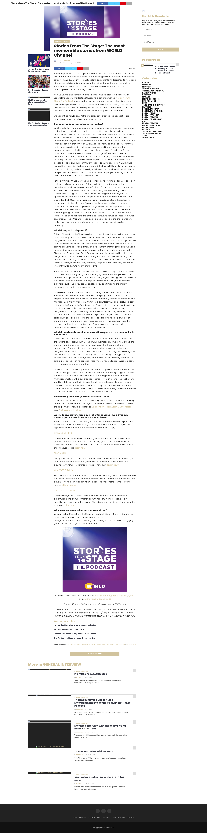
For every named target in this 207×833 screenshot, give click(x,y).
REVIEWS (146, 129)
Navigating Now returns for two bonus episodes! (38, 70)
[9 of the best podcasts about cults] (39, 88)
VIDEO (144, 135)
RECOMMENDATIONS (151, 125)
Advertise (106, 817)
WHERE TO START (149, 137)
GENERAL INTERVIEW (150, 89)
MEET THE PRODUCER (151, 99)
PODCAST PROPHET (150, 115)
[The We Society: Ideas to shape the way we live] (39, 110)
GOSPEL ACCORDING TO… (153, 91)
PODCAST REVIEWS (150, 117)
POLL (144, 121)
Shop (99, 817)
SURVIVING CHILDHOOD (65, 490)
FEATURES (146, 87)
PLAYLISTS (146, 107)
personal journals (101, 644)
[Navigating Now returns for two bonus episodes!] (39, 67)
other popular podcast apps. (97, 599)
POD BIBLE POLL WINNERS (152, 111)
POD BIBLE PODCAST (150, 109)
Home (75, 817)
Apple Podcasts (119, 595)
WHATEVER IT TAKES (63, 470)
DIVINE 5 (145, 83)
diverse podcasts (74, 644)
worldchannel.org (103, 595)
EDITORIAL (146, 85)
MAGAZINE (146, 97)
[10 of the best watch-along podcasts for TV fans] (39, 96)
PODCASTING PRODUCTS (153, 119)
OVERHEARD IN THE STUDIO (153, 105)
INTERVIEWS (147, 95)
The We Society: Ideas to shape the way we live (38, 124)
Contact (130, 817)
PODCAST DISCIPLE (150, 113)
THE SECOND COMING (151, 133)
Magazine (82, 817)
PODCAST (91, 817)
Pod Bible (66, 60)
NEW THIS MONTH (149, 101)
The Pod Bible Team (118, 817)
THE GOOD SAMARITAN (152, 131)
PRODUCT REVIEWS (150, 123)
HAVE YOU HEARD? (150, 93)
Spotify (131, 595)
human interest (88, 644)
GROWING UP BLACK (63, 433)
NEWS (144, 103)
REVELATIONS (148, 127)
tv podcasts (131, 644)
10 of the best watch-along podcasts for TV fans (37, 102)
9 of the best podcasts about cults (38, 91)
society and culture (117, 644)
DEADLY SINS (60, 453)
